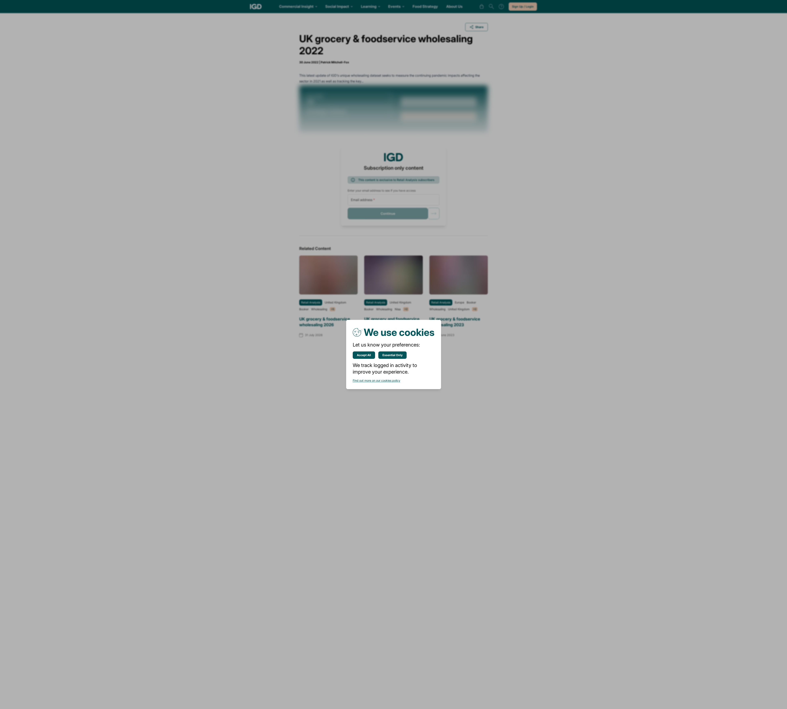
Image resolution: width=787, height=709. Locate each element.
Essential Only (392, 355)
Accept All (364, 355)
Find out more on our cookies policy (376, 380)
